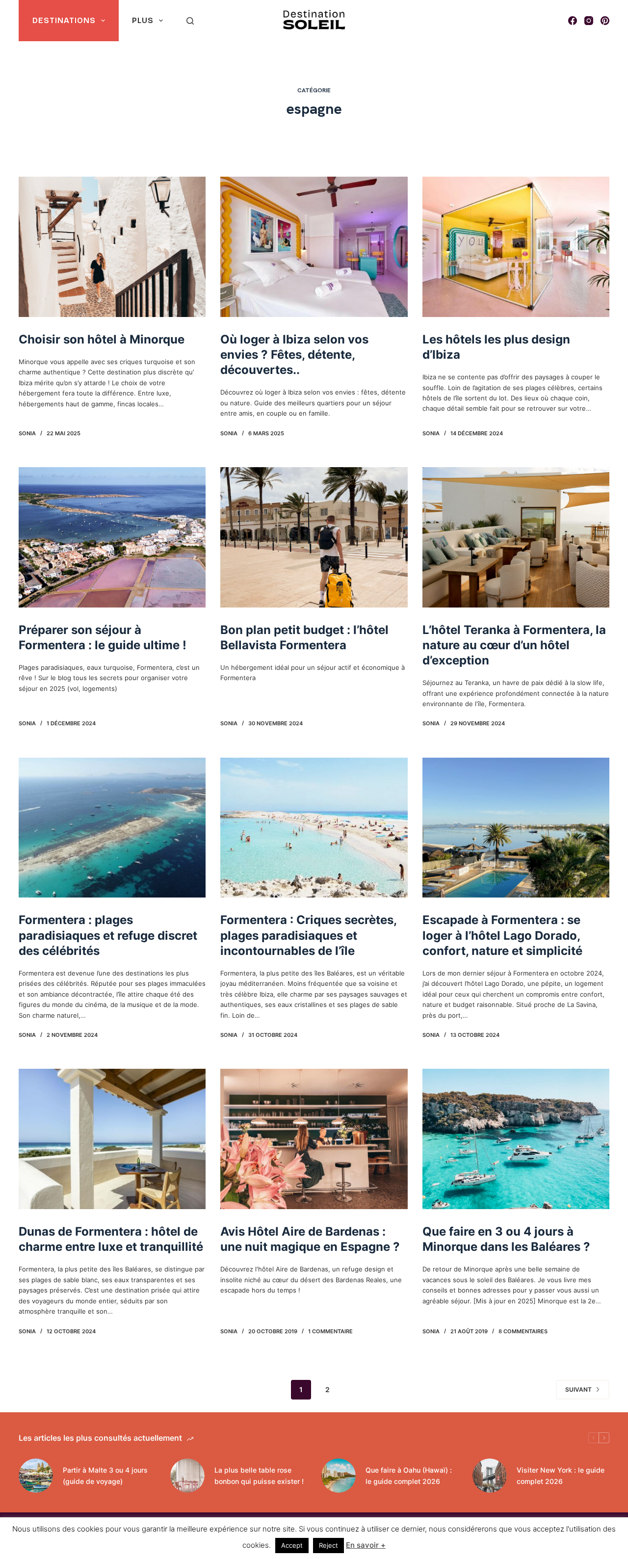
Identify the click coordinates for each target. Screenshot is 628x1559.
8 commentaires (523, 1331)
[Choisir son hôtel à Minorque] (112, 247)
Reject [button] (328, 1545)
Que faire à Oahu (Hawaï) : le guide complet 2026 (409, 1475)
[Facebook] (572, 20)
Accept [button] (292, 1545)
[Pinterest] (605, 20)
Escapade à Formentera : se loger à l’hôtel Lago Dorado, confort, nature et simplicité (502, 935)
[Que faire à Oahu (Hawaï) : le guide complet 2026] (338, 1475)
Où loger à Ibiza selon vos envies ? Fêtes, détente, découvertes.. (294, 354)
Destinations (64, 20)
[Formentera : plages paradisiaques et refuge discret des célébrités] (112, 828)
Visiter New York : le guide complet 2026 (560, 1475)
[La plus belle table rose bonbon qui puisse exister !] (187, 1475)
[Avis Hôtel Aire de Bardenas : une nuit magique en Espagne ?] (313, 1139)
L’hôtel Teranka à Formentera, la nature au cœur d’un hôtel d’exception (514, 645)
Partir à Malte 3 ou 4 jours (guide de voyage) (105, 1475)
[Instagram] (588, 20)
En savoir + (366, 1545)
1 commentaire (330, 1331)
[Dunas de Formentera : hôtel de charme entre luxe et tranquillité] (112, 1139)
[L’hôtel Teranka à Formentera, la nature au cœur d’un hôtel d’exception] (515, 537)
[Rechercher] (190, 21)
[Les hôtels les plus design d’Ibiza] (515, 247)
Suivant (578, 1389)
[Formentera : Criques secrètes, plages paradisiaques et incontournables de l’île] (313, 828)
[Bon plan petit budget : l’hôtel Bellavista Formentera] (313, 537)
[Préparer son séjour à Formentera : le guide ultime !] (112, 537)
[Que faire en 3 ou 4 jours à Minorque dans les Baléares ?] (515, 1139)
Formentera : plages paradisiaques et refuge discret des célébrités (108, 935)
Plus (143, 20)
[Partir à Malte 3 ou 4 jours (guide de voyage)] (36, 1475)
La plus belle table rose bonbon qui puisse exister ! (259, 1475)
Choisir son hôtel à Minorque (101, 339)
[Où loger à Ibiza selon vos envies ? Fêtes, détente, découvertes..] (313, 247)
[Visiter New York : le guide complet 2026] (489, 1475)
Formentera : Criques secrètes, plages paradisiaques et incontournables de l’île (308, 935)
